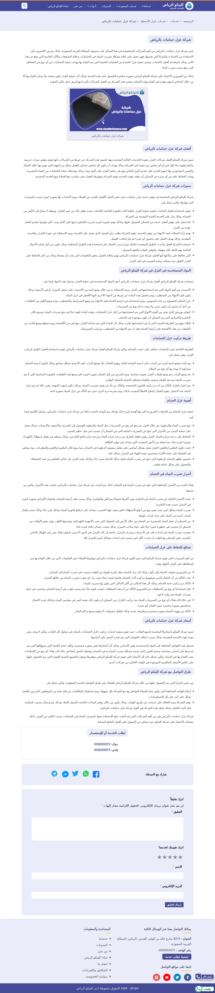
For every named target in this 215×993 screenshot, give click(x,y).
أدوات (93, 6)
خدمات (174, 21)
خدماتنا (147, 6)
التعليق (177, 811)
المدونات (106, 6)
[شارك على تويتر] (75, 774)
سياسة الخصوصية (97, 976)
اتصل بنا (103, 963)
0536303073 (102, 744)
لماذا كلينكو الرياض (58, 6)
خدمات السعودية (127, 6)
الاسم (177, 866)
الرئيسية (188, 21)
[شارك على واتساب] (85, 774)
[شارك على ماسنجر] (65, 775)
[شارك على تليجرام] (54, 774)
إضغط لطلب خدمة (176, 956)
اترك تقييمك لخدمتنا (171, 847)
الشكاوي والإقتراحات (95, 970)
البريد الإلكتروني (171, 886)
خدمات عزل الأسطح (153, 21)
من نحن (78, 6)
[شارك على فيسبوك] (96, 775)
